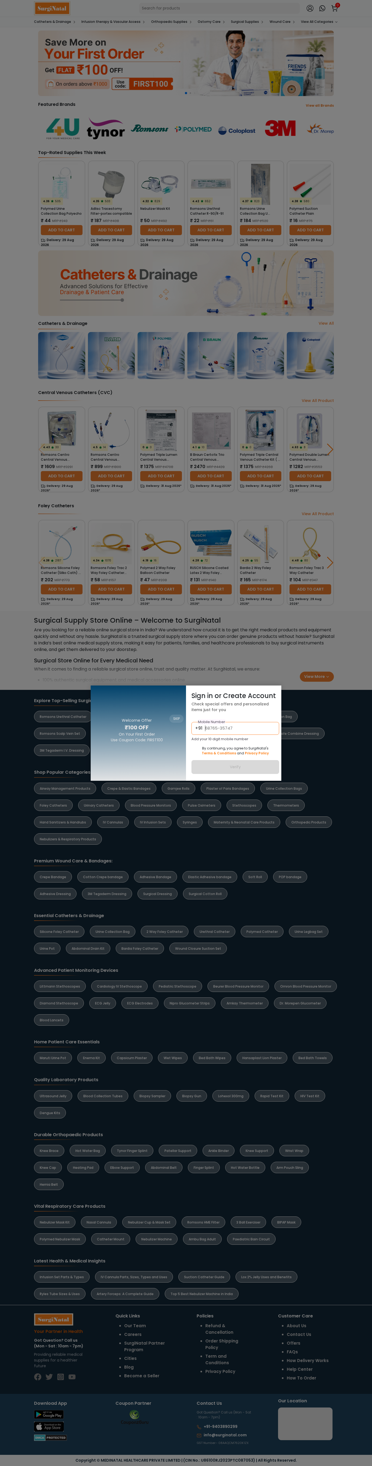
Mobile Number (211, 721)
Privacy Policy (257, 753)
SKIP (176, 693)
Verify (235, 767)
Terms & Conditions (219, 753)
